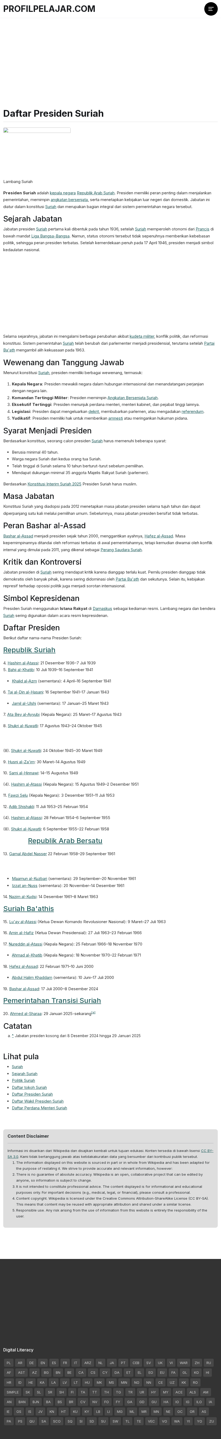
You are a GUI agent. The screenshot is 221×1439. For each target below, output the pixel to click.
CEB (136, 1363)
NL (100, 1363)
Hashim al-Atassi (23, 662)
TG (118, 1392)
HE (31, 1382)
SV (148, 1363)
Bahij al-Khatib (21, 669)
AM (205, 1392)
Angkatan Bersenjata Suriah (133, 397)
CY (105, 1372)
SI (81, 1421)
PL (9, 1363)
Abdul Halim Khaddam (32, 977)
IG (187, 1402)
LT (76, 1382)
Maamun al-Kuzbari (29, 878)
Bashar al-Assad (18, 536)
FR (65, 1363)
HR (9, 1382)
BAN (22, 1402)
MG (120, 1411)
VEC (151, 1421)
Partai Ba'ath (127, 579)
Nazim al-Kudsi (22, 896)
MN (156, 1411)
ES (54, 1363)
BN (58, 1372)
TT (94, 1392)
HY (153, 1392)
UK (160, 1363)
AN (9, 1402)
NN (148, 1382)
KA (42, 1382)
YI (188, 1421)
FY (118, 1402)
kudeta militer (142, 336)
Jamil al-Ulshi (24, 703)
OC (180, 1411)
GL (184, 1372)
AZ (34, 1372)
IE (8, 1411)
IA (210, 1402)
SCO (57, 1421)
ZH (197, 1363)
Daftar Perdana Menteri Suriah (39, 1107)
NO (136, 1382)
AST (21, 1372)
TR (130, 1392)
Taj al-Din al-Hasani (25, 692)
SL (39, 1392)
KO (196, 1372)
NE (168, 1411)
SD (91, 1421)
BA (48, 1402)
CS (93, 1372)
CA (81, 1372)
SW (115, 1421)
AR (20, 1363)
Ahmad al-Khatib (27, 955)
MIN (124, 1382)
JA (112, 1363)
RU (208, 1363)
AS (204, 1411)
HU (87, 1382)
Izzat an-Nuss (24, 885)
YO (199, 1421)
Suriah (50, 206)
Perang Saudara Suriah (121, 549)
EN (43, 1363)
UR (142, 1392)
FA (173, 1372)
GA (129, 1402)
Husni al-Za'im (21, 761)
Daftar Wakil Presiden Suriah (38, 1101)
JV (40, 1411)
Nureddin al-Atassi (25, 944)
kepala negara (63, 192)
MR (144, 1411)
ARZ (87, 1363)
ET (128, 1372)
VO (164, 1421)
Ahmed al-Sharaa (26, 1013)
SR (50, 1392)
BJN (36, 1402)
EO (151, 1372)
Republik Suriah (29, 650)
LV (65, 1382)
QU (31, 1421)
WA (177, 1421)
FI (72, 1392)
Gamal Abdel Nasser (28, 853)
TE (139, 1421)
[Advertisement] (110, 56)
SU (103, 1421)
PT (123, 1363)
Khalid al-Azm (24, 681)
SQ (70, 1421)
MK (99, 1382)
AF (9, 1372)
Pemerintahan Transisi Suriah (52, 1000)
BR (71, 1402)
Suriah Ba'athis (28, 908)
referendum (192, 411)
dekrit (93, 411)
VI (171, 1363)
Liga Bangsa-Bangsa (50, 236)
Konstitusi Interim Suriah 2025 (54, 483)
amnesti (115, 418)
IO (177, 1402)
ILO (199, 1402)
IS (29, 1411)
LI (108, 1411)
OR (192, 1411)
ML (132, 1411)
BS (60, 1402)
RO (195, 1382)
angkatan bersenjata (69, 199)
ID (20, 1382)
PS (20, 1421)
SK (28, 1392)
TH (106, 1392)
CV (82, 1402)
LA (53, 1382)
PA (9, 1421)
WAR (184, 1363)
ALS (192, 1392)
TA (83, 1392)
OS (18, 1411)
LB (98, 1411)
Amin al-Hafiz (21, 932)
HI (207, 1372)
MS (111, 1382)
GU (154, 1402)
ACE (178, 1392)
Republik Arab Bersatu (65, 840)
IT (75, 1363)
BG (46, 1372)
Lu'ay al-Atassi (22, 921)
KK (184, 1382)
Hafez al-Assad (158, 536)
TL (127, 1421)
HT (63, 1411)
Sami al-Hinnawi (23, 772)
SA (44, 1421)
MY (165, 1392)
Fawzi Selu (18, 795)
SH (61, 1392)
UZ (172, 1382)
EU (162, 1372)
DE (31, 1363)
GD (141, 1402)
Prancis (202, 229)
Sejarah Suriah (24, 1073)
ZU (211, 1421)
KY (87, 1411)
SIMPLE (13, 1392)
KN (52, 1411)
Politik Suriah (23, 1080)
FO (106, 1402)
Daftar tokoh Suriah (29, 1087)
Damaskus (102, 608)
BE (69, 1372)
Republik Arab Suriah (96, 192)
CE (160, 1382)
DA (117, 1372)
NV (94, 1402)
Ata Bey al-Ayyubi (23, 714)
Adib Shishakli (21, 806)
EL (139, 1372)
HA (166, 1402)
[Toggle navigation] (211, 9)
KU (75, 1411)
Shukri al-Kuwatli (23, 725)
